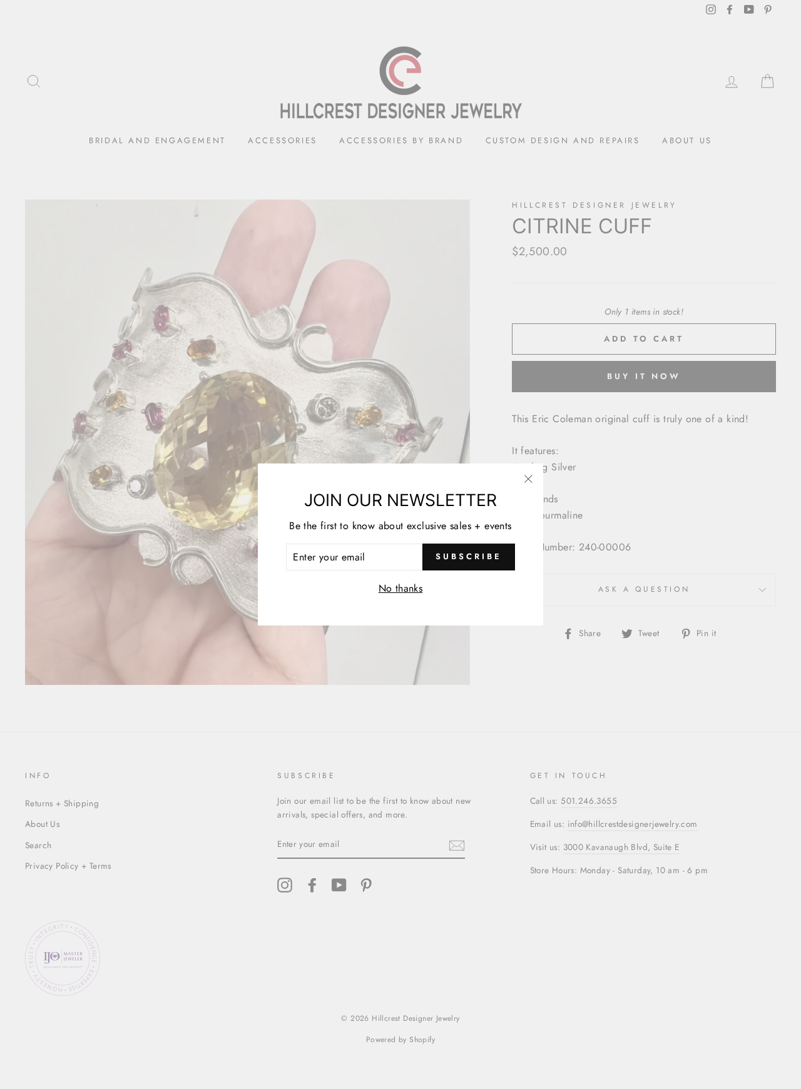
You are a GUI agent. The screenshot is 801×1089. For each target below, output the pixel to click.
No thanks (401, 588)
